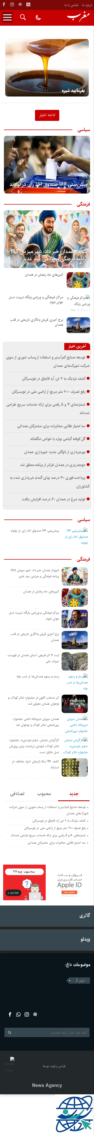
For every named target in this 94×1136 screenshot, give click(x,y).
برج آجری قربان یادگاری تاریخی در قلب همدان (36, 322)
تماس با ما (71, 5)
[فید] (28, 4)
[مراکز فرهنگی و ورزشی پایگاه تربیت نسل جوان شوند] (78, 302)
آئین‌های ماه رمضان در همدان (44, 274)
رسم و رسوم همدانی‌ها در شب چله (37, 676)
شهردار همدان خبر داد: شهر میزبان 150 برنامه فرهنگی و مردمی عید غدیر (48, 255)
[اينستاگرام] (12, 4)
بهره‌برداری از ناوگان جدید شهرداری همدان (54, 452)
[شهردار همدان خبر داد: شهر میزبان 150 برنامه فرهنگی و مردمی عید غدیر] (47, 239)
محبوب (44, 794)
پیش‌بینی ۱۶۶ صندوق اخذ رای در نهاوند (48, 184)
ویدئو (85, 939)
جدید (73, 794)
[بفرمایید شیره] (47, 68)
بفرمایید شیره (73, 90)
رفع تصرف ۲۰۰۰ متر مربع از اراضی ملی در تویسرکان (48, 392)
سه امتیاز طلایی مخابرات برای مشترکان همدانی (51, 426)
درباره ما (87, 5)
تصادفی (17, 794)
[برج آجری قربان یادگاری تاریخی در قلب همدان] (78, 325)
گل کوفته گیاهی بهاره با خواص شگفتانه (58, 439)
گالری (84, 915)
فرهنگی (83, 204)
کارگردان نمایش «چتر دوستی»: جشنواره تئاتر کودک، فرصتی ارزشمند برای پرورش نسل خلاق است (34, 746)
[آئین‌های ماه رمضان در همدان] (78, 280)
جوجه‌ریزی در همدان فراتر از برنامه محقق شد (53, 465)
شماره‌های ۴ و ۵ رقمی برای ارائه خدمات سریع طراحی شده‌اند (48, 835)
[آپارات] (20, 4)
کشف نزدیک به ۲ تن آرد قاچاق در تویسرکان (53, 379)
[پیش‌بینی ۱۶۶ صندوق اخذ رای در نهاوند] (47, 165)
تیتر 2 (80, 980)
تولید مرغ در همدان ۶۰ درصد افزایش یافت (54, 499)
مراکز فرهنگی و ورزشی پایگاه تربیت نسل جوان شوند (36, 299)
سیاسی (84, 129)
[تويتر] (18, 1014)
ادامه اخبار (47, 114)
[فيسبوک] (4, 4)
